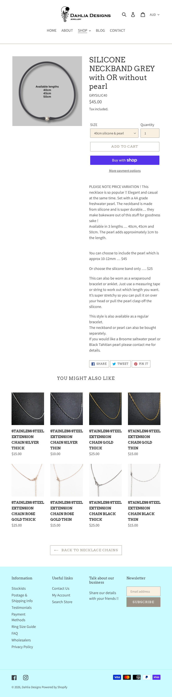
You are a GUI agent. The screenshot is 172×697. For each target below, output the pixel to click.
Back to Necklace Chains (89, 550)
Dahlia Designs (31, 687)
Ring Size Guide (24, 626)
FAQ (15, 633)
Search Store (62, 601)
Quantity (147, 124)
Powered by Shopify (54, 687)
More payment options (125, 170)
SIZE (93, 124)
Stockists (19, 588)
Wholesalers (21, 640)
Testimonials (21, 607)
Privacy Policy (22, 646)
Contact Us (60, 588)
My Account (61, 595)
